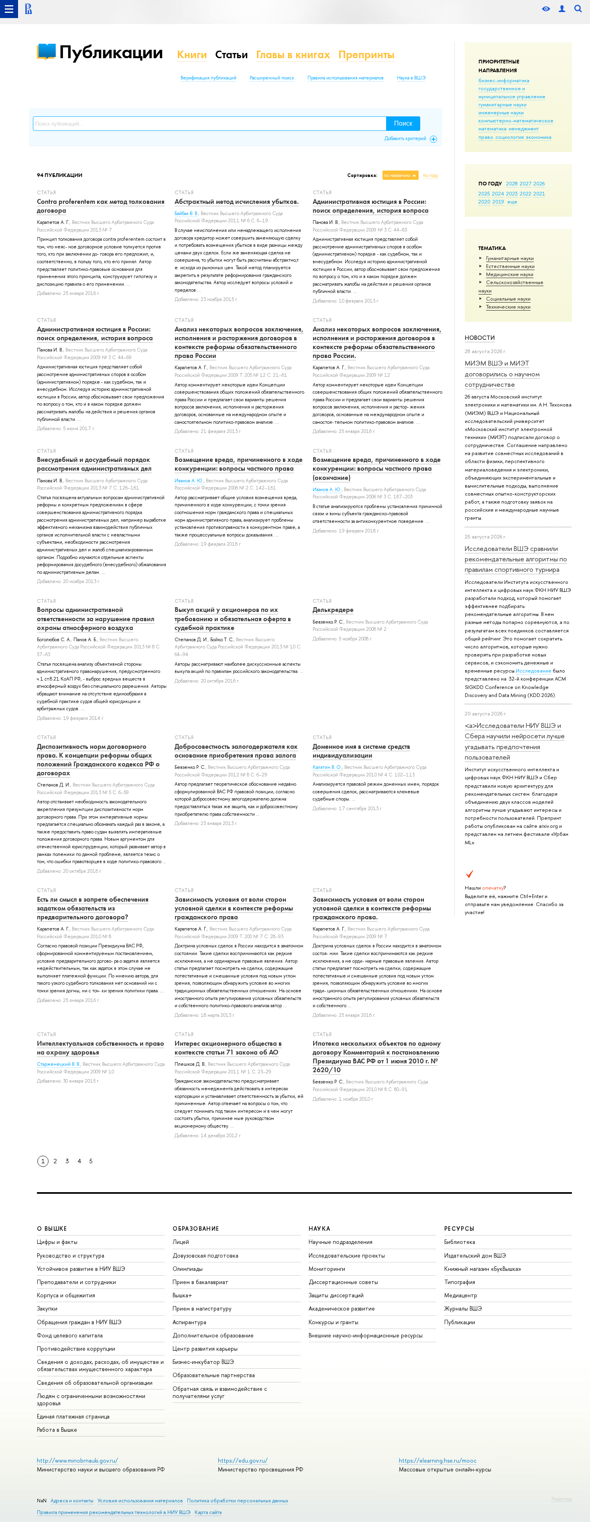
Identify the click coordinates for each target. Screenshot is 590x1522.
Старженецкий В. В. (58, 1064)
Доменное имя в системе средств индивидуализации (361, 751)
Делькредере (333, 609)
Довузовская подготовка (205, 1255)
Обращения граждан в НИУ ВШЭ (79, 1322)
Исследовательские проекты (347, 1255)
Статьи (231, 54)
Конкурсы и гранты (333, 1322)
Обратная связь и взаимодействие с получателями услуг (220, 1392)
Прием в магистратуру (202, 1308)
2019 (498, 201)
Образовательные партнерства (214, 1375)
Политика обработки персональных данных (237, 1500)
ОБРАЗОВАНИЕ (196, 1228)
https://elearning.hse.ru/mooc (437, 1460)
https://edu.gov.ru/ (243, 1460)
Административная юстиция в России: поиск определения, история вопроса (371, 206)
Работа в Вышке (57, 1429)
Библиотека (459, 1242)
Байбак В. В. (186, 213)
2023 (512, 193)
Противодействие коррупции (76, 1348)
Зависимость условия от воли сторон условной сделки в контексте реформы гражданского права (234, 908)
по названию (397, 175)
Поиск (403, 123)
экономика (538, 136)
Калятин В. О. (327, 767)
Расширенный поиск (272, 78)
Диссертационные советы (343, 1282)
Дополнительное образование (213, 1335)
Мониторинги (327, 1268)
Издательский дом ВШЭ (475, 1255)
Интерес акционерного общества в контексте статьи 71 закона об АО (228, 1048)
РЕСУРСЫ (459, 1228)
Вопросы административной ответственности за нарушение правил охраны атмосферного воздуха (96, 618)
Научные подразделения (340, 1242)
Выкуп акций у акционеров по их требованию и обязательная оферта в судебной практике (233, 618)
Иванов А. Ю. (189, 481)
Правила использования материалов (345, 78)
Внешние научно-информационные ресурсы (366, 1335)
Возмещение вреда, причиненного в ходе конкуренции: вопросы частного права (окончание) (377, 468)
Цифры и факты (57, 1242)
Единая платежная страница (73, 1416)
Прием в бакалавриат (200, 1282)
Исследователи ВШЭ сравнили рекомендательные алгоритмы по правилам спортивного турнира (516, 559)
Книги (192, 54)
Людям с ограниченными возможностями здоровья (91, 1399)
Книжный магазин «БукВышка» (482, 1268)
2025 (484, 193)
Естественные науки (510, 266)
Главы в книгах (293, 54)
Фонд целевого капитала (70, 1335)
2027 (525, 183)
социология (509, 136)
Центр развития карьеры (205, 1348)
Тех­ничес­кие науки (508, 306)
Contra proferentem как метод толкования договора (101, 206)
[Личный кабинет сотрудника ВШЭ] (562, 9)
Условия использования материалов (140, 1500)
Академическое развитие (342, 1308)
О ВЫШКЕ (52, 1228)
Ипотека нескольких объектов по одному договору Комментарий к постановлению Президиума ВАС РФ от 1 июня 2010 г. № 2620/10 (377, 1056)
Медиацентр (460, 1295)
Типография (459, 1282)
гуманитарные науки (502, 104)
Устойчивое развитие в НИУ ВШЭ (81, 1268)
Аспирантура (189, 1322)
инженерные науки (501, 112)
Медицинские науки (509, 274)
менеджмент (524, 128)
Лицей (181, 1242)
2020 (484, 201)
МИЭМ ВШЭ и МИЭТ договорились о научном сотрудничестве (502, 373)
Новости (480, 337)
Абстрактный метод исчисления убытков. (237, 201)
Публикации (111, 51)
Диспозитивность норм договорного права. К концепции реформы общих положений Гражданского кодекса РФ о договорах (98, 759)
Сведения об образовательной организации (95, 1382)
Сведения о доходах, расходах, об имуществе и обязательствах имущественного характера (100, 1365)
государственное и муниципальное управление (511, 92)
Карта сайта (208, 1512)
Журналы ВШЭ (463, 1308)
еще (512, 201)
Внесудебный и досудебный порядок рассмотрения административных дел (94, 464)
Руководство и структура (70, 1255)
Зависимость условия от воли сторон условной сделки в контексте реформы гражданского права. (372, 908)
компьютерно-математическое (515, 120)
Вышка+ (182, 1295)
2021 (539, 193)
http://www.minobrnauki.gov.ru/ (77, 1460)
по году (430, 175)
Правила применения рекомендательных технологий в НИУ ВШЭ (114, 1512)
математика (492, 128)
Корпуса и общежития (66, 1295)
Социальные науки (508, 298)
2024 (498, 193)
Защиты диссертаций (336, 1295)
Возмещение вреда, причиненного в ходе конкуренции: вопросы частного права (239, 464)
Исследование (533, 670)
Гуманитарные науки (510, 258)
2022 (525, 193)
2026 (539, 183)
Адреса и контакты (72, 1500)
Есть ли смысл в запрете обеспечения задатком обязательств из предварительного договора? (93, 908)
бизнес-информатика (503, 80)
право (485, 136)
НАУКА (320, 1228)
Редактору (561, 1499)
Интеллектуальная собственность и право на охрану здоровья (100, 1048)
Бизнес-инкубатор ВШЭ (203, 1362)
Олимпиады (188, 1268)
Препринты (366, 54)
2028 (512, 183)
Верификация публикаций (208, 78)
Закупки (47, 1308)
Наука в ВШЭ (411, 78)
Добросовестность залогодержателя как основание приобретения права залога (236, 751)
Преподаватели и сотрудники (76, 1282)
